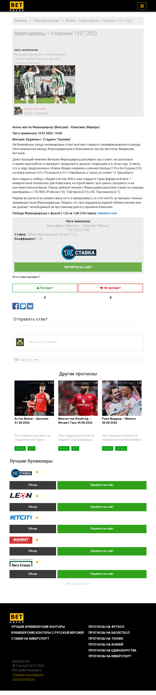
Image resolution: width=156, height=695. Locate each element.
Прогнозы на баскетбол (109, 633)
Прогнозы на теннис (105, 638)
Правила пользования (27, 674)
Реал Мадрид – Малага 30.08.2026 (119, 420)
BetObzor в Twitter (78, 584)
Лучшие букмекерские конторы (38, 627)
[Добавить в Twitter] (23, 306)
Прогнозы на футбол (106, 627)
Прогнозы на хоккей (105, 644)
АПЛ (31, 448)
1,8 (95, 383)
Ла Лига (121, 448)
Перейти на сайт (102, 485)
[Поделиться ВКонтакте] (30, 306)
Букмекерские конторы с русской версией (47, 633)
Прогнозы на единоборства (112, 650)
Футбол (20, 448)
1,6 (139, 383)
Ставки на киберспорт (30, 638)
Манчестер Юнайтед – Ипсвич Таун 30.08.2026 (75, 420)
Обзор (32, 485)
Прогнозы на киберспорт (110, 656)
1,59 (51, 383)
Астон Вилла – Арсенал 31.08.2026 (31, 420)
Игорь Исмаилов (35, 113)
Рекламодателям (23, 679)
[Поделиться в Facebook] (16, 306)
